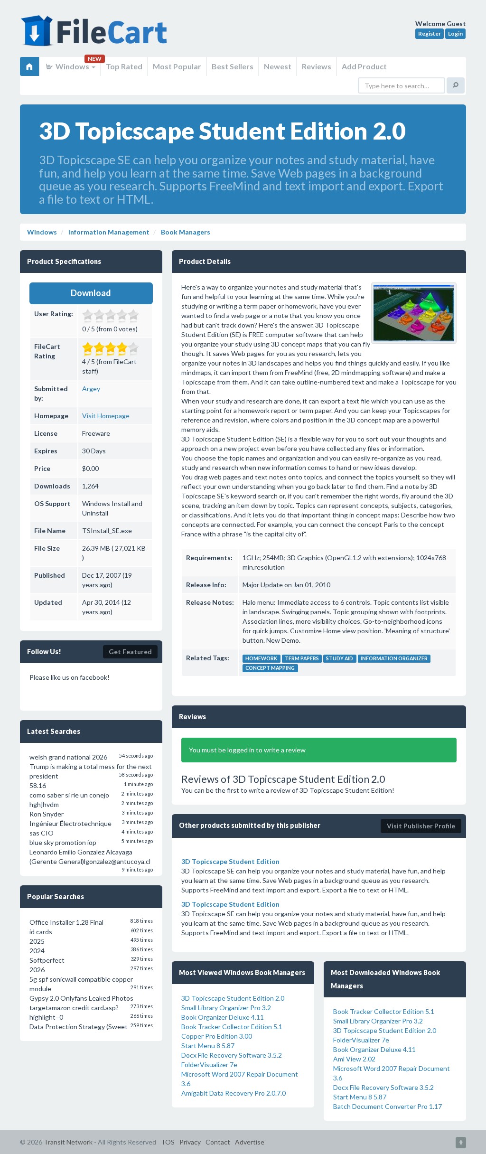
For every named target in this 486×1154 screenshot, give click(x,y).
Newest (277, 66)
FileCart (96, 35)
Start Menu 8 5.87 (207, 1045)
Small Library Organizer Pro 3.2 (226, 1008)
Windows (72, 66)
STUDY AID (339, 658)
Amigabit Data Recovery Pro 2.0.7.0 (233, 1093)
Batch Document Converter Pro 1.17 (387, 1106)
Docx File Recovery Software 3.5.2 (231, 1055)
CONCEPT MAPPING (270, 668)
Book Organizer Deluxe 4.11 (222, 1017)
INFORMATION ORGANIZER (394, 658)
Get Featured (130, 651)
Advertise (249, 1142)
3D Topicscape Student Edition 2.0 (232, 998)
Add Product (364, 66)
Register (429, 33)
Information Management (108, 232)
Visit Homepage (106, 416)
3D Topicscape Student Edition (230, 861)
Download (91, 293)
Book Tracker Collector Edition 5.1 (231, 1027)
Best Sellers (232, 66)
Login (455, 33)
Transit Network (68, 1142)
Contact (218, 1142)
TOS (168, 1142)
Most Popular (177, 66)
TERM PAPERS (302, 658)
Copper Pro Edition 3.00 (216, 1036)
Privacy (190, 1142)
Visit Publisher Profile (421, 826)
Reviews (316, 66)
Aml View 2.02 (354, 1059)
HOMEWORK (261, 658)
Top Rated (124, 66)
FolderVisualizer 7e (209, 1064)
